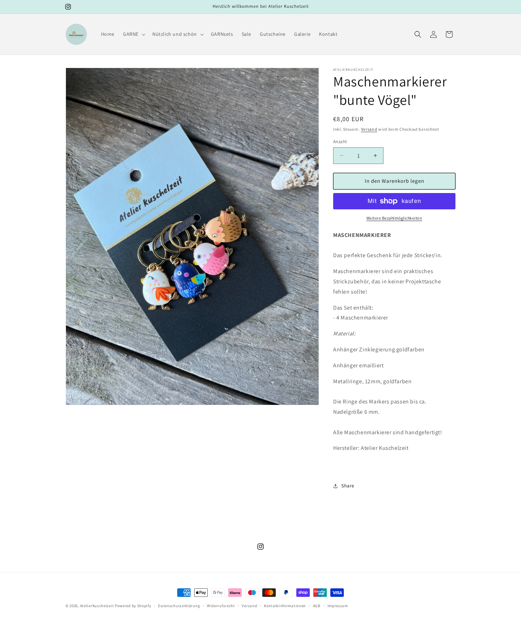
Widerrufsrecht (221, 605)
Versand (369, 129)
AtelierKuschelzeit (97, 605)
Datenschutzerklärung (179, 605)
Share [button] (347, 485)
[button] (133, 34)
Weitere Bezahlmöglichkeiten (394, 218)
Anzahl (340, 141)
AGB (316, 605)
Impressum (337, 605)
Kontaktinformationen (285, 605)
